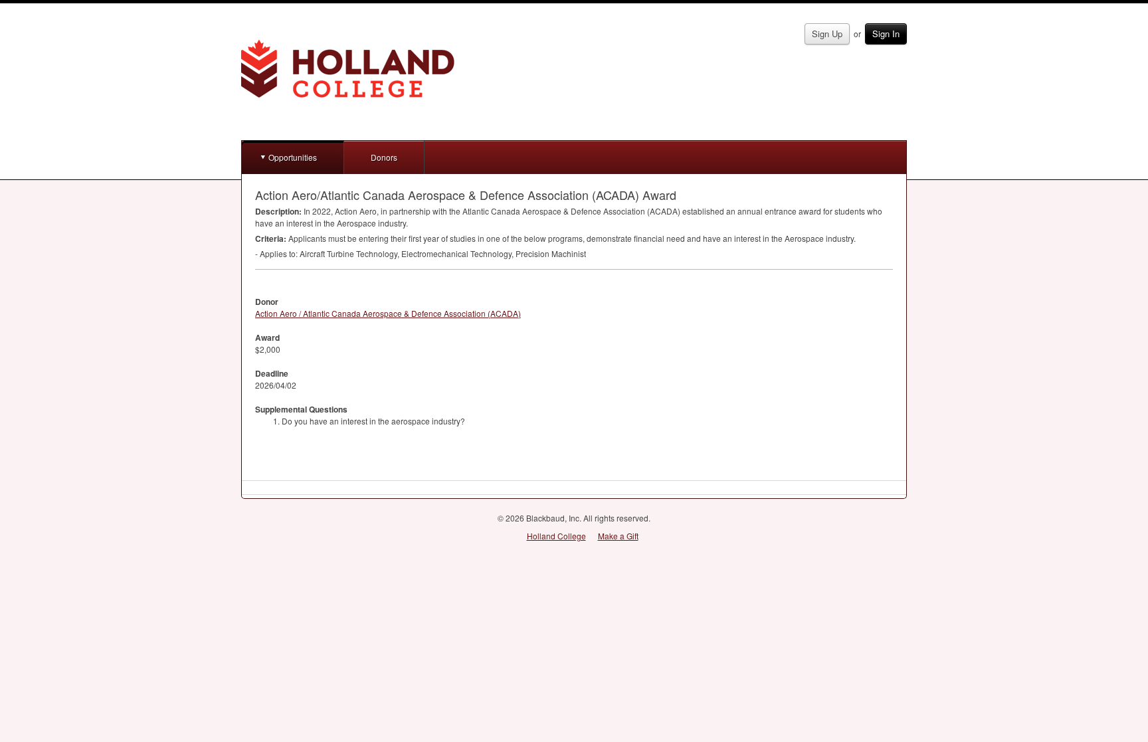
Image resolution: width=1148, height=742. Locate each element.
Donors (384, 157)
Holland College (556, 535)
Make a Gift (618, 535)
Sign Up (827, 33)
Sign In (886, 33)
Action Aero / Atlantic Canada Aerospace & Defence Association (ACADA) (388, 313)
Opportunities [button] (292, 157)
